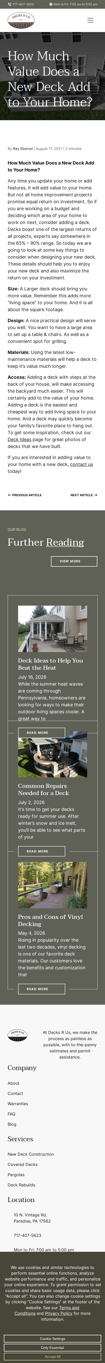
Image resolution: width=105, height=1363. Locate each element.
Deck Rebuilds (21, 1184)
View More (70, 561)
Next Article (82, 495)
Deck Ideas (19, 439)
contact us (81, 464)
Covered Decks (22, 1164)
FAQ (11, 1113)
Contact (15, 1093)
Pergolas (16, 1174)
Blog (12, 1124)
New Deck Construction (31, 1154)
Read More (37, 733)
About (13, 1083)
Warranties (18, 1103)
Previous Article (26, 495)
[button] (90, 20)
